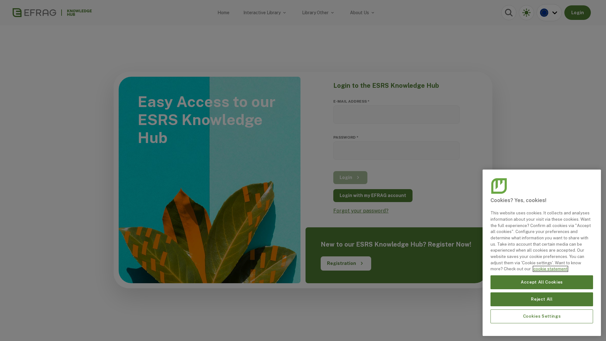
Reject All (542, 299)
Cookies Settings (542, 316)
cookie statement (550, 268)
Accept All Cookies (542, 282)
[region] (542, 253)
